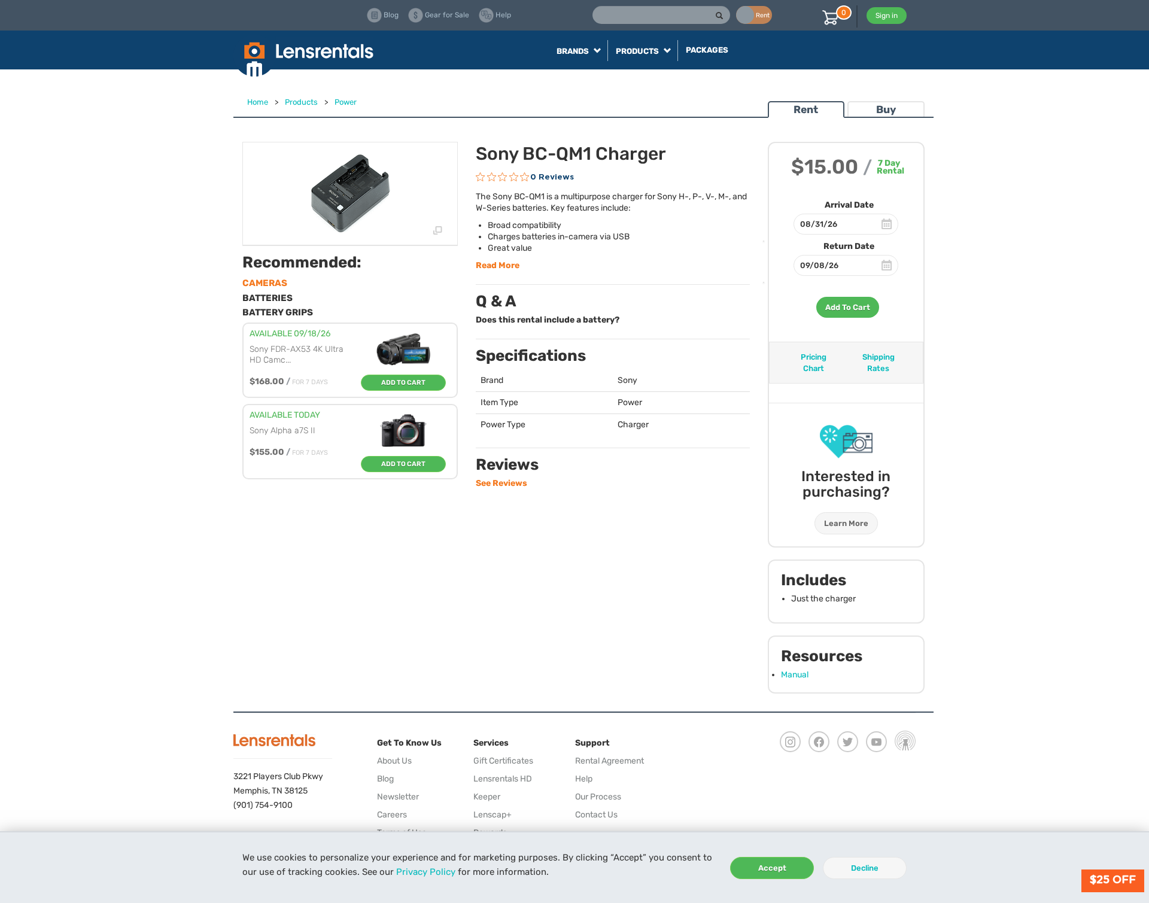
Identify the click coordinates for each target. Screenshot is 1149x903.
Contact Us (596, 815)
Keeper (486, 797)
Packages (707, 49)
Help (583, 779)
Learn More (846, 523)
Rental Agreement (609, 761)
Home (257, 102)
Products (301, 102)
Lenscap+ (492, 815)
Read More (497, 265)
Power (346, 102)
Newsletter (398, 797)
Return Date (848, 246)
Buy (886, 109)
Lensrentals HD (502, 779)
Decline (865, 868)
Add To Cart (847, 307)
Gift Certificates (503, 761)
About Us (394, 761)
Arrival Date (849, 205)
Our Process (598, 797)
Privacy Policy (425, 871)
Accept (772, 868)
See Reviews (501, 483)
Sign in (887, 15)
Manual (794, 675)
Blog (385, 779)
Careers (392, 815)
